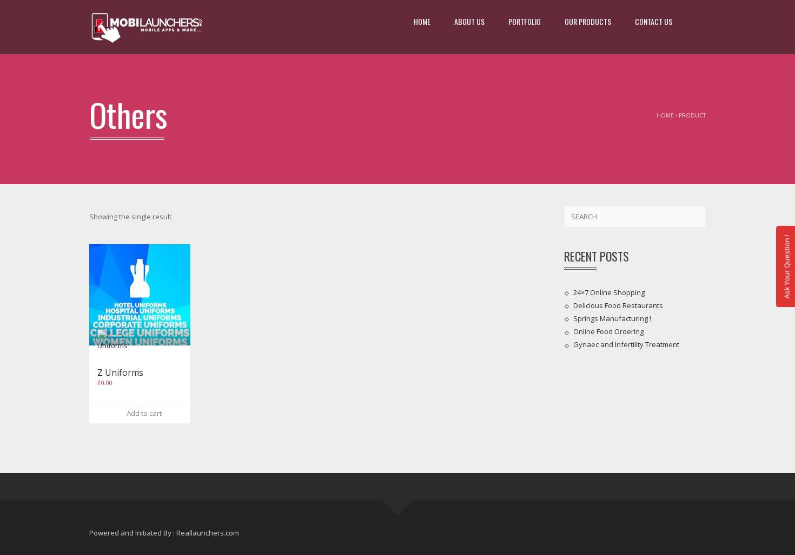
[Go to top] (397, 500)
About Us (469, 21)
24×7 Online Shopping (609, 292)
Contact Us (653, 21)
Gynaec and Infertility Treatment (626, 344)
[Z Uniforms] (139, 294)
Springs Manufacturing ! (612, 318)
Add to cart (142, 413)
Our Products (588, 21)
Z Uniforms (120, 372)
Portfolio (524, 21)
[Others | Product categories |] (146, 27)
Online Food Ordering (608, 331)
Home (422, 21)
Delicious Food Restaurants (618, 305)
